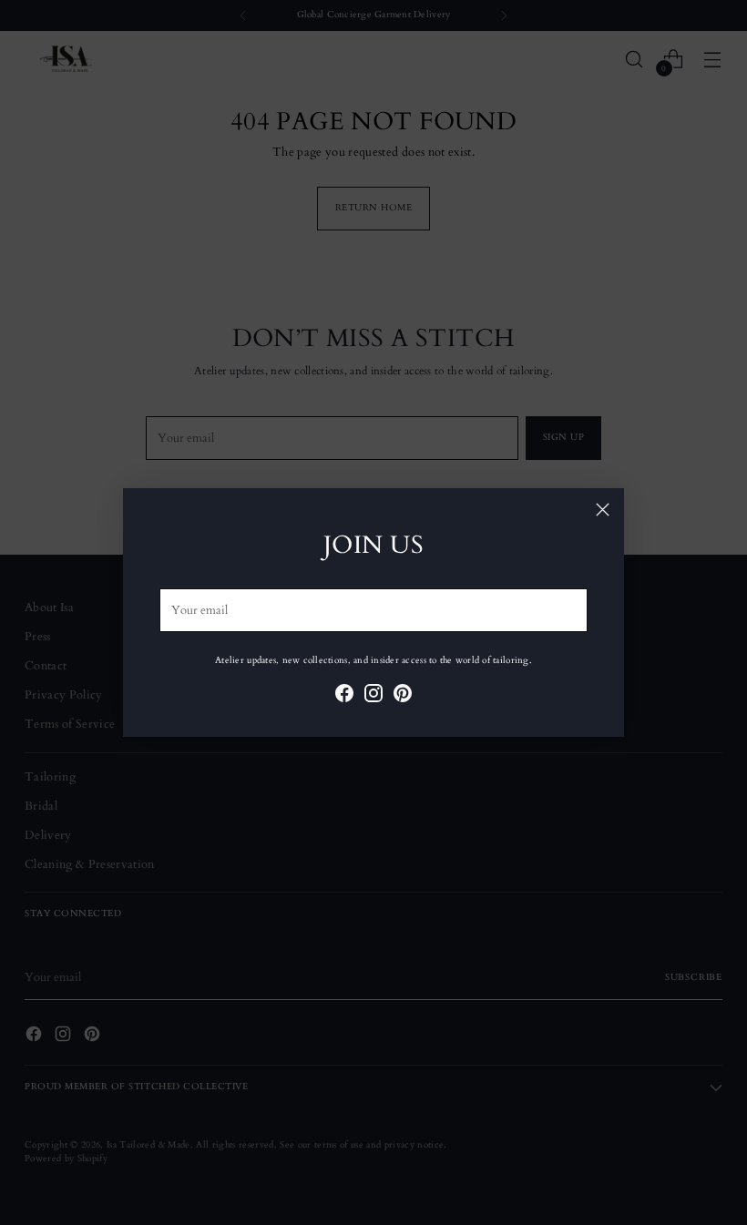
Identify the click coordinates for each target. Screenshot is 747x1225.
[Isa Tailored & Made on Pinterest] (403, 695)
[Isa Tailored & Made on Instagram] (373, 695)
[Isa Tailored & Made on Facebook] (344, 695)
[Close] (602, 509)
